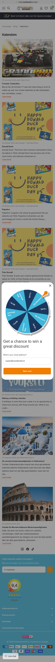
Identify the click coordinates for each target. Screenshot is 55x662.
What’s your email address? (15, 355)
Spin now (27, 371)
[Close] (50, 285)
